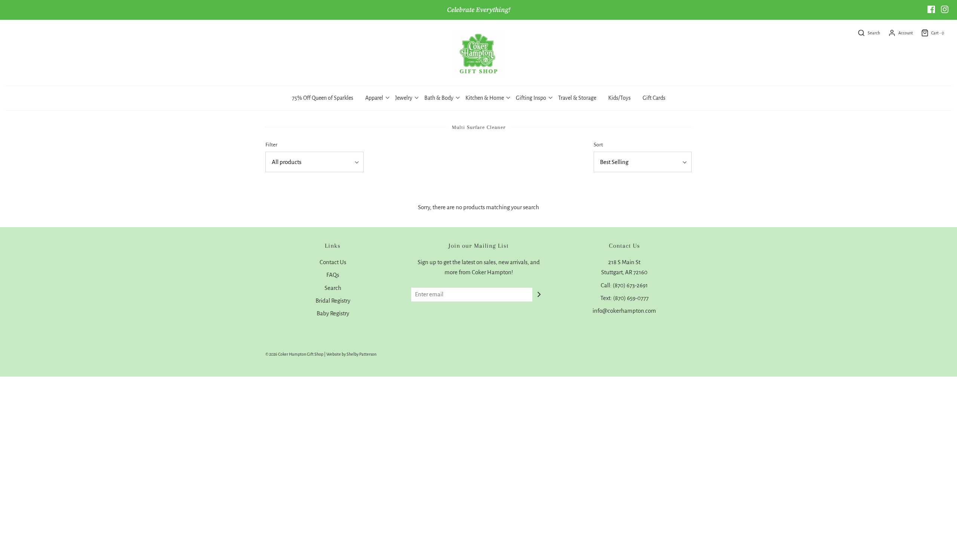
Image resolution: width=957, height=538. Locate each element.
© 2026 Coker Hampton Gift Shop (294, 354)
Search (332, 288)
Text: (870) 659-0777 (624, 298)
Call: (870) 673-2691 (624, 285)
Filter (271, 145)
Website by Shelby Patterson (351, 354)
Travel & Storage (577, 98)
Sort (598, 145)
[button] (314, 162)
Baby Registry (333, 313)
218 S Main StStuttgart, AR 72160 (624, 267)
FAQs (332, 275)
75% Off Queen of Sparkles (322, 98)
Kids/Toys (619, 98)
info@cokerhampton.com (624, 310)
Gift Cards (654, 98)
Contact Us (333, 262)
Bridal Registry (333, 300)
